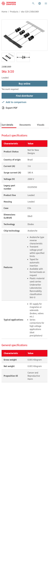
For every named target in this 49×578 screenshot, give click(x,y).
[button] (39, 3)
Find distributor (24, 95)
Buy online (24, 83)
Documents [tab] (25, 124)
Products (14, 11)
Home (4, 11)
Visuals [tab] (40, 124)
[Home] (9, 3)
